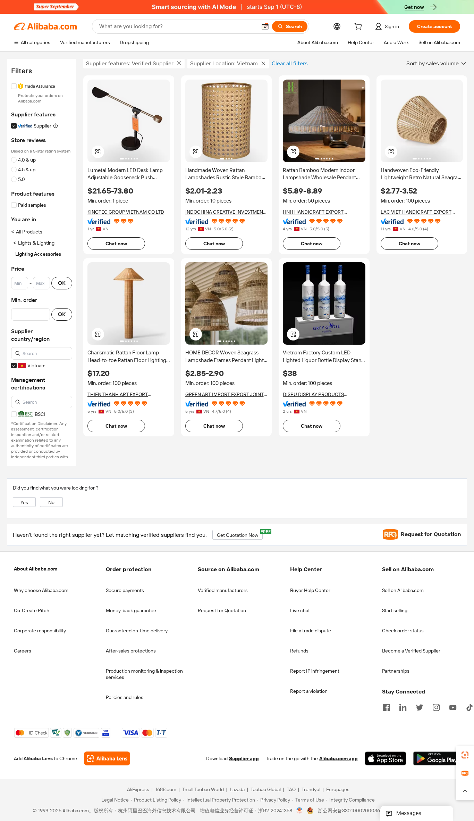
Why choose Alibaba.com (41, 590)
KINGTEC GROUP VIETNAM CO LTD (125, 212)
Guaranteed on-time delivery (137, 630)
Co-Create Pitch (31, 610)
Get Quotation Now (240, 534)
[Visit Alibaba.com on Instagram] (436, 707)
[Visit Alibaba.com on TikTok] (469, 707)
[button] (265, 26)
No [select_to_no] (51, 502)
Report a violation (309, 691)
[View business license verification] (299, 810)
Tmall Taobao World (203, 789)
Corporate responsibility (40, 630)
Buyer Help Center (310, 590)
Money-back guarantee (131, 610)
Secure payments (125, 590)
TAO (291, 789)
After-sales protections (131, 651)
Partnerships (395, 671)
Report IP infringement (314, 671)
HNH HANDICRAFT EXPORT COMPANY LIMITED (313, 212)
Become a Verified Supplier (411, 651)
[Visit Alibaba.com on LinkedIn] (403, 707)
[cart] (359, 27)
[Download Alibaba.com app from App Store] (385, 758)
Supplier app (244, 758)
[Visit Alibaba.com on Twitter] (419, 707)
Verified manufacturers (223, 590)
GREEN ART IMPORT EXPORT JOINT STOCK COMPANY (224, 394)
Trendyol (311, 789)
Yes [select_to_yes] (24, 502)
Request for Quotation (222, 610)
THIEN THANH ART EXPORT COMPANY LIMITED (117, 394)
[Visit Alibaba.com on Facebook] (386, 707)
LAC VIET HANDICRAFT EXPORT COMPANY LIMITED (416, 212)
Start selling (394, 610)
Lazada (237, 789)
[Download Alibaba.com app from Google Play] (436, 758)
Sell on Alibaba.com (403, 590)
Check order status (403, 630)
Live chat (300, 610)
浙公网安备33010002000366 (350, 810)
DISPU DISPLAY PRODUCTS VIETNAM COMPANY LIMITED (315, 394)
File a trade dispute (310, 630)
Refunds (299, 651)
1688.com (165, 789)
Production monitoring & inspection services (144, 674)
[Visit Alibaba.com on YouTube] (453, 707)
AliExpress (138, 789)
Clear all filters (290, 63)
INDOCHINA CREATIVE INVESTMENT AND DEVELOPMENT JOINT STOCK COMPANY (225, 212)
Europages (337, 789)
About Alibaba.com (35, 569)
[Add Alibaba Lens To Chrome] (107, 758)
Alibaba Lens (38, 758)
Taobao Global (266, 789)
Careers (22, 651)
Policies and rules (124, 697)
